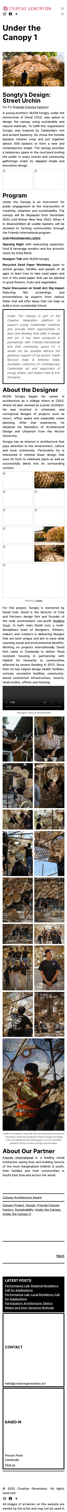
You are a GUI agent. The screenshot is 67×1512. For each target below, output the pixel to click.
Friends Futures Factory (30, 107)
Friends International (18, 1157)
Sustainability (24, 1209)
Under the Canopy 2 (17, 1214)
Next (60, 1256)
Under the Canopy (47, 1209)
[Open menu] (62, 9)
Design (31, 1205)
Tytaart (38, 600)
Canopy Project (13, 1205)
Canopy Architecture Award (22, 1197)
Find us (10, 1465)
